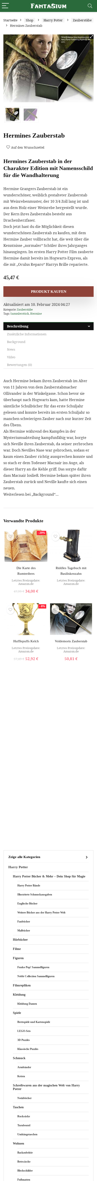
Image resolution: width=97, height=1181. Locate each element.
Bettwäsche (23, 1161)
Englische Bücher (27, 903)
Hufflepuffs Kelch (26, 641)
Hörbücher (20, 939)
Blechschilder (25, 1170)
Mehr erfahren (71, 591)
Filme (17, 949)
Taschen (18, 1107)
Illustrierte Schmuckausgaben (34, 894)
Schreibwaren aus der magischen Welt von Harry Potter (46, 1087)
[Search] (90, 6)
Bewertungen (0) (19, 365)
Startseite (10, 20)
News (11, 349)
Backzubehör (25, 1152)
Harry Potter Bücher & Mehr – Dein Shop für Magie (49, 876)
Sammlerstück (19, 314)
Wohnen (18, 1143)
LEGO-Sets (24, 1031)
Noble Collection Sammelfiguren (36, 976)
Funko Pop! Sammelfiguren (33, 967)
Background (16, 342)
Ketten (21, 1076)
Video (11, 357)
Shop (29, 20)
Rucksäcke (23, 1116)
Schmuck (19, 1058)
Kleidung (19, 994)
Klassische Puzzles (27, 1049)
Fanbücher (23, 921)
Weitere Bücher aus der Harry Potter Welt (41, 912)
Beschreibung (17, 326)
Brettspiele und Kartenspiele (33, 1022)
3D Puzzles (23, 1040)
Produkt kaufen (48, 291)
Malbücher (23, 930)
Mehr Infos (26, 596)
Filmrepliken (22, 985)
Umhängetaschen (27, 1134)
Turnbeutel (23, 1125)
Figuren (18, 958)
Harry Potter (53, 20)
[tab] (48, 326)
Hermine (36, 314)
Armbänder (24, 1067)
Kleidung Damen (27, 1003)
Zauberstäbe (82, 20)
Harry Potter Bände (28, 885)
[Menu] (5, 6)
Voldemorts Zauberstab (71, 641)
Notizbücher (24, 1098)
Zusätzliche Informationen (26, 334)
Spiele (17, 1013)
